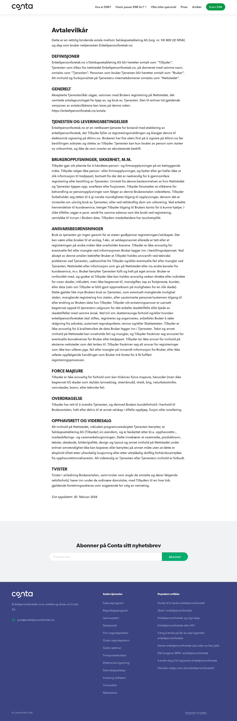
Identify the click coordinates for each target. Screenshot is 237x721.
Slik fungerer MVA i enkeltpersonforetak (183, 653)
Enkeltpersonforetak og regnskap (179, 618)
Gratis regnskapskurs (116, 640)
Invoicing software (114, 678)
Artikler (197, 7)
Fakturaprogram (113, 603)
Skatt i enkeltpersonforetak (175, 610)
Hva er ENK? (103, 7)
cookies (202, 712)
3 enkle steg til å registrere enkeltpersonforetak (187, 660)
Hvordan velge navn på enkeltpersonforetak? (186, 668)
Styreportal (110, 625)
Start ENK (215, 7)
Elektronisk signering (116, 663)
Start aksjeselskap (114, 670)
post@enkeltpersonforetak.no (35, 620)
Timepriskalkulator (114, 655)
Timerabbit (110, 685)
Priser (184, 7)
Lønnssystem (111, 618)
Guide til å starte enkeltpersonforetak (181, 603)
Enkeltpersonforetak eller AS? (176, 625)
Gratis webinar (112, 648)
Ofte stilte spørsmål (163, 7)
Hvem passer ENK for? (130, 7)
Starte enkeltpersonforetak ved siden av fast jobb (188, 645)
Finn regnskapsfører (115, 633)
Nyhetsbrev (110, 693)
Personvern (190, 712)
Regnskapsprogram (115, 610)
